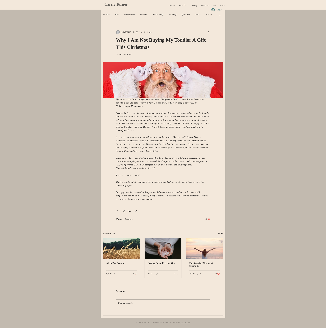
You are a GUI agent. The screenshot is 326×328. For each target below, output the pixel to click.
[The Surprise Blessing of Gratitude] (204, 248)
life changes (185, 15)
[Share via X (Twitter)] (123, 211)
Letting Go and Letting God (161, 263)
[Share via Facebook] (117, 211)
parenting (143, 15)
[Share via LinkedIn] (129, 211)
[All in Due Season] (121, 248)
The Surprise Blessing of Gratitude (201, 264)
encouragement (129, 15)
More (207, 15)
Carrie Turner (115, 4)
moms (117, 15)
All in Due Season (115, 263)
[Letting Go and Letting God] (163, 248)
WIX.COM (185, 323)
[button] (219, 15)
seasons (197, 15)
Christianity (172, 15)
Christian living (157, 15)
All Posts (106, 15)
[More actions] (208, 32)
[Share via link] (136, 211)
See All (220, 233)
